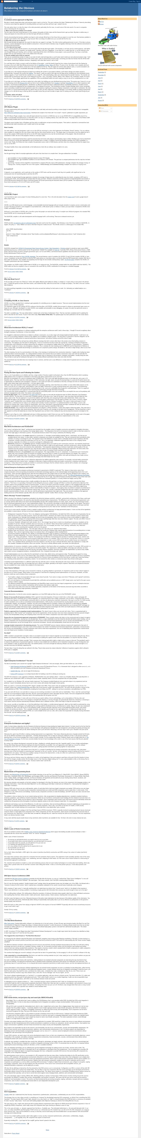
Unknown (101, 24)
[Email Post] (28, 99)
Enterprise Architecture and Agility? (17, 723)
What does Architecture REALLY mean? (18, 327)
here (17, 313)
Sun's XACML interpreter (28, 256)
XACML (21, 271)
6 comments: (23, 652)
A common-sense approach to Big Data (18, 20)
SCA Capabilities (10, 1092)
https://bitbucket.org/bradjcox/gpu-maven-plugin (17, 112)
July (99, 97)
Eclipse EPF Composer (17, 674)
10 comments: (22, 912)
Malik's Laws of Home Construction (17, 829)
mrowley (6, 1094)
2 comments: (22, 317)
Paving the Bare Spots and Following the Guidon (22, 372)
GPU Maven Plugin (11, 107)
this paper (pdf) (33, 394)
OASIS (17, 271)
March (99, 83)
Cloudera (56, 83)
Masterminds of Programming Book (17, 771)
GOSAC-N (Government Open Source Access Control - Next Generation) (39, 248)
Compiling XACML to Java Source (16, 300)
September (101, 72)
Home (47, 1130)
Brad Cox (101, 21)
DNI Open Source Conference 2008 (17, 876)
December (101, 75)
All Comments (104, 111)
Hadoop (31, 73)
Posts (102, 108)
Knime (47, 65)
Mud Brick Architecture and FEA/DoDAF (18, 426)
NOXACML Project (11, 194)
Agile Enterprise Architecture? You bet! (18, 661)
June (99, 78)
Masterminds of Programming (20, 774)
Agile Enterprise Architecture (18, 666)
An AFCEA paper (69, 259)
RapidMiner (41, 65)
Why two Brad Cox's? (12, 279)
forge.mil (56, 250)
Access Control (11, 271)
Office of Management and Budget (79, 475)
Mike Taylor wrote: (9, 923)
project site (71, 197)
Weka (51, 65)
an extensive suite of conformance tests (25, 223)
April (99, 80)
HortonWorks (69, 83)
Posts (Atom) (15, 1133)
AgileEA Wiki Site (15, 671)
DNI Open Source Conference (20, 878)
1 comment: (22, 418)
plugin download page (24, 687)
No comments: (22, 99)
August (100, 100)
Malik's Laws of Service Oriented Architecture (37, 831)
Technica (63, 248)
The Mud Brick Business (13, 920)
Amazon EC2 (23, 83)
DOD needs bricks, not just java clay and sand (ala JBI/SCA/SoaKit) (28, 997)
